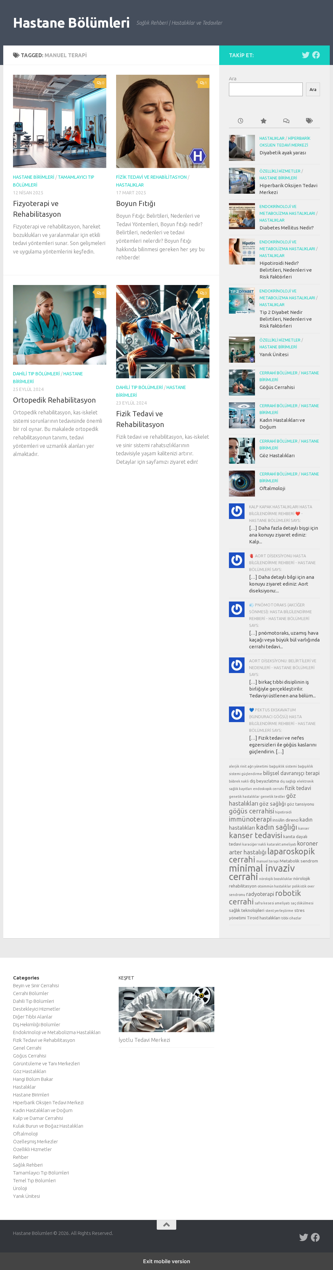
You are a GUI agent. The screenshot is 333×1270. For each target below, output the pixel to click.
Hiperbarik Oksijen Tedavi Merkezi (48, 1102)
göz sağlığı (272, 804)
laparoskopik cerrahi (272, 855)
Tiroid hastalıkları (263, 917)
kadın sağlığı (276, 827)
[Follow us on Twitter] (306, 55)
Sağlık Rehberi (28, 1165)
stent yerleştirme (279, 911)
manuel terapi (267, 861)
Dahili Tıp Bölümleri (36, 373)
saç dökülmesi (302, 903)
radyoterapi (260, 894)
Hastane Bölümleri (71, 22)
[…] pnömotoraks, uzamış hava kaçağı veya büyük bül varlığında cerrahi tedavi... (284, 639)
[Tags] (308, 121)
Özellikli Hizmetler (280, 171)
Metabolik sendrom (299, 860)
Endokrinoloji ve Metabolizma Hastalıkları (56, 1032)
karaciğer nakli (254, 844)
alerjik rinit (237, 766)
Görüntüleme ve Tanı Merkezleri (46, 1063)
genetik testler (272, 796)
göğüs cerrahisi (251, 811)
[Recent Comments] (285, 121)
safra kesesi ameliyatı (272, 903)
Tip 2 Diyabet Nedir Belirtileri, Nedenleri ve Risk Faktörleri (286, 319)
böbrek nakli (239, 781)
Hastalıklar (130, 185)
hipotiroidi (283, 812)
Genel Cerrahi (27, 1048)
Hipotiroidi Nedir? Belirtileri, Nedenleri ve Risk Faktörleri (286, 269)
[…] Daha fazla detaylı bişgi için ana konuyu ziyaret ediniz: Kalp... (283, 534)
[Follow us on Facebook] (316, 55)
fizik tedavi (298, 788)
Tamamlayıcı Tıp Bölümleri (41, 1172)
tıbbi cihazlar (291, 918)
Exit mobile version (166, 1261)
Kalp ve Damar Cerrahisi (38, 1118)
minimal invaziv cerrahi (262, 872)
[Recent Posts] (240, 121)
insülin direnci (286, 820)
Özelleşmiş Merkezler (35, 1141)
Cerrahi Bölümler (279, 373)
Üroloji (20, 1188)
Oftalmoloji (272, 488)
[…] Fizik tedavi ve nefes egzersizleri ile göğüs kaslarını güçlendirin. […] (282, 744)
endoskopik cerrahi (268, 789)
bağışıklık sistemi (283, 766)
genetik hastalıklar (244, 796)
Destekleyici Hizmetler (36, 1009)
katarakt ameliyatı (281, 844)
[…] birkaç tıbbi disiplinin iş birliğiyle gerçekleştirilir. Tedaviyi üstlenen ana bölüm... (282, 688)
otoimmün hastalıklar (274, 886)
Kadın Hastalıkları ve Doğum (43, 1110)
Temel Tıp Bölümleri (34, 1180)
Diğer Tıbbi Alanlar (32, 1016)
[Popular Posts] (263, 121)
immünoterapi (250, 819)
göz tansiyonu (300, 804)
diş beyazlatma (264, 781)
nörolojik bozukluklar (275, 879)
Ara (232, 78)
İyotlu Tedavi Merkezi (144, 1040)
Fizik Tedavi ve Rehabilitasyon (151, 177)
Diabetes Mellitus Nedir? (287, 227)
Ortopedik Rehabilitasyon (54, 400)
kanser (303, 828)
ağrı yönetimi (257, 766)
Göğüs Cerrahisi (277, 387)
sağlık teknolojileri (246, 910)
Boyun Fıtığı (135, 203)
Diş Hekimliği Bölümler (36, 1024)
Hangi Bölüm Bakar (33, 1079)
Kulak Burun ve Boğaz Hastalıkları (48, 1126)
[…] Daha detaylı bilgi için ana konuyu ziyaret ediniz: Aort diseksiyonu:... (281, 583)
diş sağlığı (288, 781)
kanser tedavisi (255, 835)
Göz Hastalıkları (277, 455)
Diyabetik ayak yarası (283, 152)
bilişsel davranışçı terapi (291, 773)
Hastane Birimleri (33, 177)
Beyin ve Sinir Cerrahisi (36, 985)
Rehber (20, 1157)
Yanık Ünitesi (274, 354)
